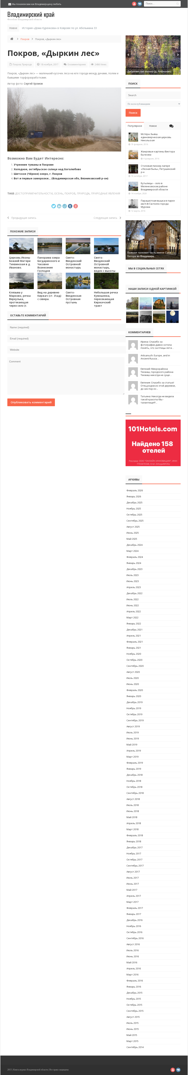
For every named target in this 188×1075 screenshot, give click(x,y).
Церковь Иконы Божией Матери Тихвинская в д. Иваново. (20, 262)
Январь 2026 (133, 496)
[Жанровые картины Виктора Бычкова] (133, 154)
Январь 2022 (133, 623)
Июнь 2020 (132, 684)
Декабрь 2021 (134, 629)
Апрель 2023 (133, 587)
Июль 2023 (132, 575)
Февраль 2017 (134, 908)
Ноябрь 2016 (133, 926)
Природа (27, 64)
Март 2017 (132, 902)
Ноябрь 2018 (133, 781)
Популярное (135, 125)
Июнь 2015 (132, 1029)
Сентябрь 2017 (135, 865)
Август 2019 (133, 726)
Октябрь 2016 (134, 932)
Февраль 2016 (134, 980)
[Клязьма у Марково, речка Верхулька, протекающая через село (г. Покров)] (21, 281)
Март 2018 (132, 829)
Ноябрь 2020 (133, 653)
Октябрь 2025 (134, 514)
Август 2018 (133, 799)
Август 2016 (133, 944)
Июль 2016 (132, 950)
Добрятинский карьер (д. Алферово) (149, 71)
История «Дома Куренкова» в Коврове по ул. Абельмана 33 (59, 28)
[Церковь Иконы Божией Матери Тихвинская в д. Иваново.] (21, 246)
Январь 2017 (133, 914)
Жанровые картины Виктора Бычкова (158, 153)
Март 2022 (132, 617)
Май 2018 (131, 817)
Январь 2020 (133, 696)
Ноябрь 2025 (133, 508)
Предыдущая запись (22, 218)
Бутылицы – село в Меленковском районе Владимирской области (154, 186)
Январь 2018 (133, 841)
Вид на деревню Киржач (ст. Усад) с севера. (49, 296)
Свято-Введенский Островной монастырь (74, 262)
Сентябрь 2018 (135, 793)
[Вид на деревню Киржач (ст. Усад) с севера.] (49, 281)
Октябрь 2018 (134, 787)
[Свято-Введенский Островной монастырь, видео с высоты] (106, 246)
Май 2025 (131, 538)
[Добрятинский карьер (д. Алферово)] (153, 55)
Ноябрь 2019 (133, 708)
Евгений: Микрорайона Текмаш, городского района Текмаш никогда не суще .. (157, 372)
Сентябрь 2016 (135, 938)
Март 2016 (132, 974)
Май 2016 (131, 962)
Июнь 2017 (132, 883)
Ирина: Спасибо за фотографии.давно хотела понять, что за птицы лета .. (157, 345)
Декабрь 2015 (134, 992)
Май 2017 (131, 889)
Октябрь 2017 (134, 859)
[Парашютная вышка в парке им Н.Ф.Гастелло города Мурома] (133, 203)
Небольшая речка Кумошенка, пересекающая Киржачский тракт (106, 299)
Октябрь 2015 (134, 1004)
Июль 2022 (132, 599)
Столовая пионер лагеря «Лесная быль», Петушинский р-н (158, 169)
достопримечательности (34, 193)
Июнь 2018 (132, 811)
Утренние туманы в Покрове (34, 164)
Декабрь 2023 (134, 569)
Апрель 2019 (133, 750)
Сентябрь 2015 (135, 1010)
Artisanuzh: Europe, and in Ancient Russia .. (155, 357)
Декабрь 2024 (134, 544)
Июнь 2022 (132, 605)
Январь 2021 (133, 647)
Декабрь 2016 (134, 920)
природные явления (105, 193)
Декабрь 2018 (134, 774)
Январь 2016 (133, 986)
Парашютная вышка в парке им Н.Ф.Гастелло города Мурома (158, 204)
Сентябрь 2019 (135, 720)
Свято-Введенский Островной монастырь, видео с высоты (104, 264)
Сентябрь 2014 (135, 1047)
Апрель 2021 (133, 635)
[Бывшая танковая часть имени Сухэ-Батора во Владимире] (153, 240)
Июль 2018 (132, 805)
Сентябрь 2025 (135, 520)
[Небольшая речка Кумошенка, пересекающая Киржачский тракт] (106, 281)
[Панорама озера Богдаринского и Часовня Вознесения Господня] (49, 246)
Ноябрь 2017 (133, 853)
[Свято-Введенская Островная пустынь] (78, 281)
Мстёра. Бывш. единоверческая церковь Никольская (156, 137)
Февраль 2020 (134, 690)
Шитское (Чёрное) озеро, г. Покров (38, 173)
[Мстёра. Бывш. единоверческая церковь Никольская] (133, 137)
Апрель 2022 (133, 611)
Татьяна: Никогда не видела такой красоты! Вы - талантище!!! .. (157, 399)
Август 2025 (133, 526)
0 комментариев (77, 64)
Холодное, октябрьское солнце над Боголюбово (47, 169)
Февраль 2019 (134, 762)
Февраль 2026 (134, 490)
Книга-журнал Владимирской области (30, 1069)
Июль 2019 (132, 732)
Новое (153, 125)
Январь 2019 (133, 768)
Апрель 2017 (133, 895)
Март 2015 (132, 1041)
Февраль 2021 (134, 641)
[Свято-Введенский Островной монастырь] (78, 246)
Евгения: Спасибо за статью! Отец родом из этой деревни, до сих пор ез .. (158, 385)
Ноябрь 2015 (133, 998)
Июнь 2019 (132, 738)
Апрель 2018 (133, 823)
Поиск (133, 112)
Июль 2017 (132, 877)
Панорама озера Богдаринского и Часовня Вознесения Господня (48, 264)
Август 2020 (133, 672)
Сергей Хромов (33, 83)
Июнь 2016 (132, 956)
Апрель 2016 (133, 968)
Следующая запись (107, 218)
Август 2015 (133, 1017)
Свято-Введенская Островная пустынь (73, 297)
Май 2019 (131, 744)
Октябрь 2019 (134, 714)
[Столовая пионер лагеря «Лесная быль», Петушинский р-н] (133, 168)
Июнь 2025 (132, 532)
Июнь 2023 (132, 581)
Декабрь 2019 (134, 702)
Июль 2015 (132, 1023)
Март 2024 (132, 551)
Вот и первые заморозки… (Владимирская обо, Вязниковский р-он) (61, 178)
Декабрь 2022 (134, 593)
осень (58, 193)
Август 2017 (133, 871)
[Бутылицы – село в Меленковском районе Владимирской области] (133, 186)
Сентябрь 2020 (135, 666)
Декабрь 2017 (134, 847)
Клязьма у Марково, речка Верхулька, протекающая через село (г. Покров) (20, 301)
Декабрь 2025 (134, 502)
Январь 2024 (133, 563)
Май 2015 (131, 1035)
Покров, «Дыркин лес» (53, 53)
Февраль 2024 (134, 557)
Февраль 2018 (134, 835)
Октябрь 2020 (134, 659)
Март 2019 (132, 756)
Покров (25, 39)
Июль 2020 (132, 678)
